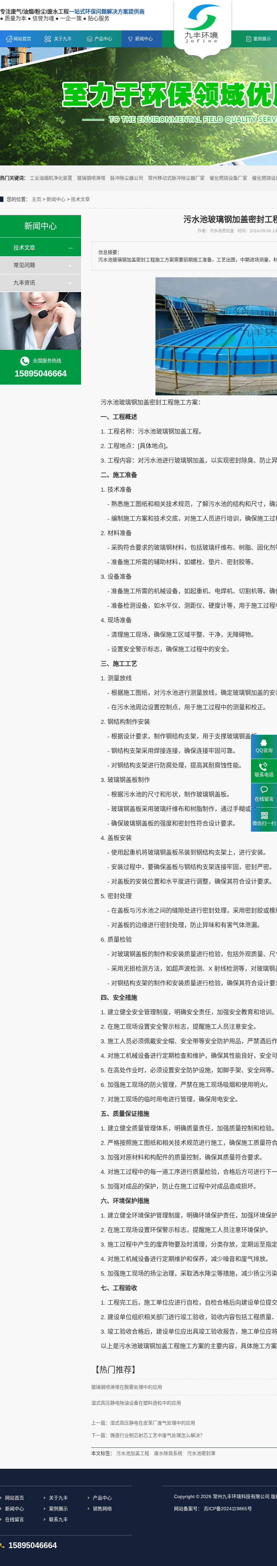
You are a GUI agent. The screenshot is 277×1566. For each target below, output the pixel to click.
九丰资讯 (24, 283)
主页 (36, 199)
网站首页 (22, 38)
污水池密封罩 (201, 1453)
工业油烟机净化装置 (51, 178)
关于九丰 (63, 38)
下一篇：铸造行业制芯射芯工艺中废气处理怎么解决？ (148, 1435)
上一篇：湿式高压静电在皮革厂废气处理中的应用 (143, 1423)
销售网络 (102, 1508)
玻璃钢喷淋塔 (91, 178)
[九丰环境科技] (202, 30)
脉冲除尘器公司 (126, 178)
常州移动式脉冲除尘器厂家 (176, 178)
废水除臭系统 (168, 1453)
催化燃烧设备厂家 (228, 178)
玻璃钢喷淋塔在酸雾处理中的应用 (126, 1387)
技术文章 (80, 199)
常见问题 (24, 265)
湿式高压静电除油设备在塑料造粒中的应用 (136, 1403)
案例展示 (58, 1508)
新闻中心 (144, 38)
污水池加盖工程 (132, 1453)
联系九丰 (58, 1519)
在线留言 (14, 1519)
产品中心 (103, 38)
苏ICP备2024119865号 (228, 1508)
